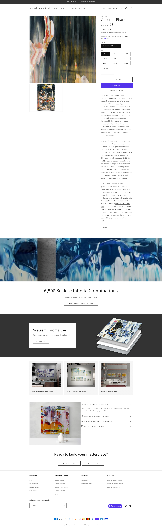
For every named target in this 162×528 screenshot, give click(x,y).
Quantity (105, 68)
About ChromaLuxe (61, 487)
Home (31, 480)
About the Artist (60, 483)
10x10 (116, 54)
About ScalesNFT (60, 491)
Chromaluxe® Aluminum (111, 46)
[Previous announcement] (30, 2)
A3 (123, 158)
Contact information (99, 524)
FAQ (56, 494)
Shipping (111, 32)
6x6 (105, 54)
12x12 (126, 54)
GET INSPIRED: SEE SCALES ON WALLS (81, 303)
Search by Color (86, 483)
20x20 (126, 58)
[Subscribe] (64, 505)
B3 (121, 152)
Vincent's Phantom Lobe (110, 98)
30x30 (116, 63)
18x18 (116, 58)
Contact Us (33, 491)
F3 (104, 161)
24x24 (105, 63)
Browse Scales (34, 487)
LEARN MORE (41, 341)
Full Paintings (33, 483)
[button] (63, 8)
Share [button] (105, 227)
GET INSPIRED (93, 463)
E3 (101, 161)
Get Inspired (85, 480)
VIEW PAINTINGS (69, 463)
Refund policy (61, 524)
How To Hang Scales (113, 487)
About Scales (59, 480)
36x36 (126, 63)
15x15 (105, 58)
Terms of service (79, 524)
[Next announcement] (132, 2)
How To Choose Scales (114, 480)
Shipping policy (88, 524)
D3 (127, 152)
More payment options (116, 90)
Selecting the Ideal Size (115, 483)
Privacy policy (70, 524)
